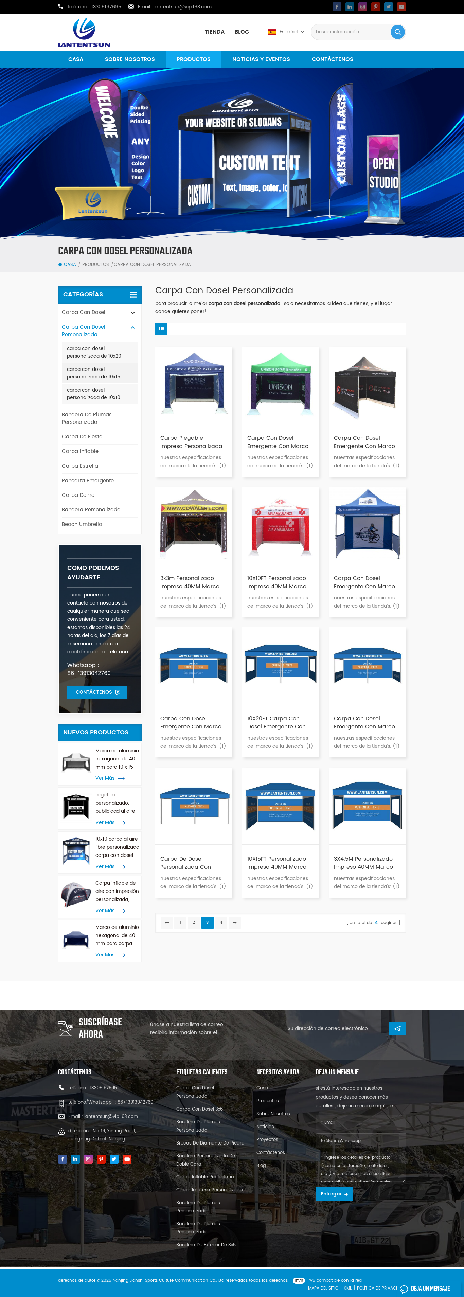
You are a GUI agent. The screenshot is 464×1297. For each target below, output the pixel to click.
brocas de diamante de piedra (210, 1143)
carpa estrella (80, 466)
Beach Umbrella (82, 524)
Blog (242, 32)
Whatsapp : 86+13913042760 (89, 669)
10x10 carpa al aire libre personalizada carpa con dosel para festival (117, 847)
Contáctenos (332, 59)
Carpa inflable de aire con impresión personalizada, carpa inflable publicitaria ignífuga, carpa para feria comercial (117, 891)
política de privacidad (381, 1288)
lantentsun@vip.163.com (183, 7)
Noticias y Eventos (261, 59)
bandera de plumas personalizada (87, 419)
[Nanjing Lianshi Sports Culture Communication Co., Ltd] (84, 32)
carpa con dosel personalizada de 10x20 (94, 352)
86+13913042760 (135, 1102)
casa (75, 59)
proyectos (267, 1139)
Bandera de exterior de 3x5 (206, 1245)
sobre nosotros (130, 59)
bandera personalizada (91, 510)
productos (194, 59)
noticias (265, 1127)
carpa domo (78, 495)
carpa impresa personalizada (209, 1190)
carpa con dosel (83, 312)
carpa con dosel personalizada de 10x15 (93, 373)
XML (348, 1288)
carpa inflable (80, 451)
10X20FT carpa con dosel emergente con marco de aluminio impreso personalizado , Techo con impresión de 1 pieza (279, 723)
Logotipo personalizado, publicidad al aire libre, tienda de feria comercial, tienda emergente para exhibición (116, 803)
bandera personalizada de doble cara (205, 1160)
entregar (331, 1194)
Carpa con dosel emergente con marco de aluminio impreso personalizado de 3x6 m (192, 723)
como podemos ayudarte (93, 572)
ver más (104, 778)
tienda (215, 32)
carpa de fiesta (82, 437)
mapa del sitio (323, 1288)
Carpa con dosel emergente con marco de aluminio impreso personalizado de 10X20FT (364, 723)
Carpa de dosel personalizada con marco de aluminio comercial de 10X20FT (190, 863)
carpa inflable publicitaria (205, 1177)
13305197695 (106, 7)
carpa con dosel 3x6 (199, 1109)
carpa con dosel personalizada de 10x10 (93, 393)
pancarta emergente (88, 480)
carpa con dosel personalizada (83, 331)
